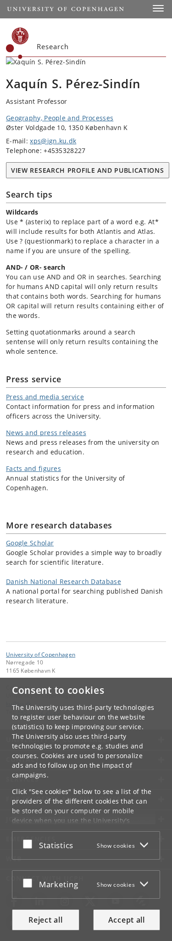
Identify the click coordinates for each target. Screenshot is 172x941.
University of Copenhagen (40, 654)
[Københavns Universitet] (17, 43)
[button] (158, 8)
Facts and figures (33, 468)
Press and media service (45, 396)
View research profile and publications (87, 170)
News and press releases (46, 432)
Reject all (45, 920)
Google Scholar (30, 543)
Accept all (126, 920)
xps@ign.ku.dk (53, 140)
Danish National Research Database (63, 581)
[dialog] (86, 809)
